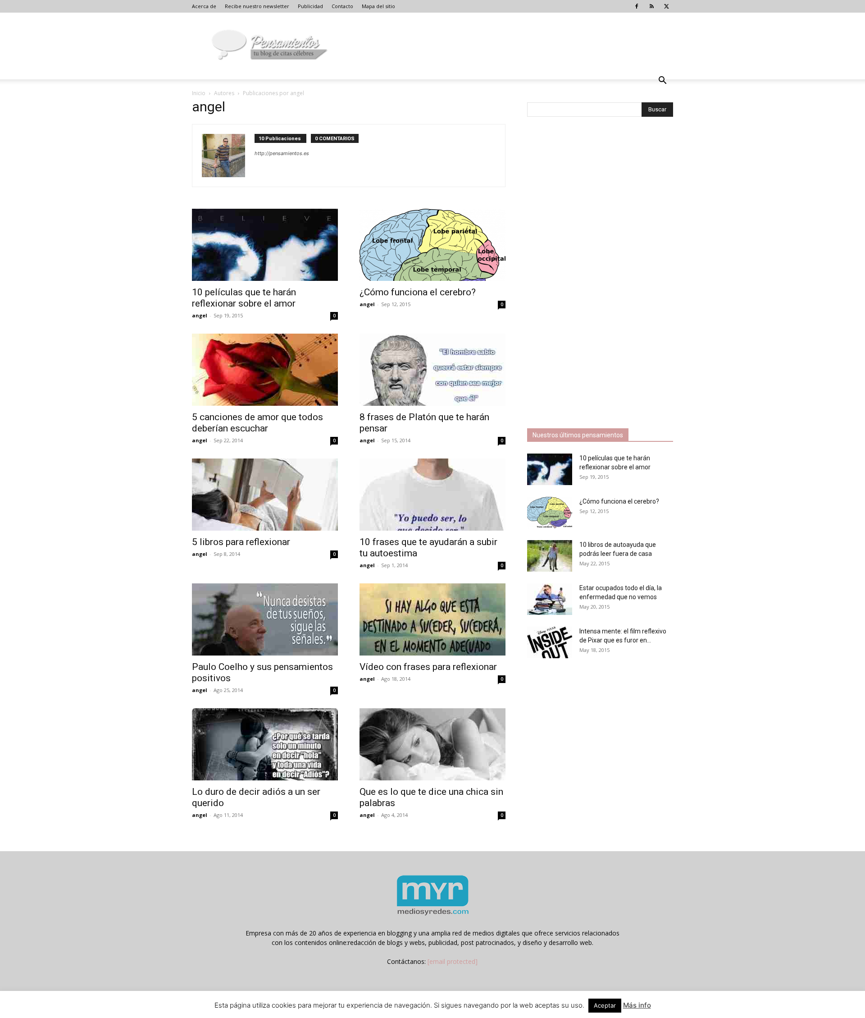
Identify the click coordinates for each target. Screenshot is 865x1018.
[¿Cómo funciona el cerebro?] (432, 245)
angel (199, 315)
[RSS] (651, 6)
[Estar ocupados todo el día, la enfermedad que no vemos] (549, 599)
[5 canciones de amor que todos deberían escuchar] (265, 370)
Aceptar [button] (605, 1005)
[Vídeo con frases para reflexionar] (432, 619)
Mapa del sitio (378, 6)
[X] (666, 6)
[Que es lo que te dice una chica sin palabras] (432, 744)
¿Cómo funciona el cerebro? (418, 292)
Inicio (198, 93)
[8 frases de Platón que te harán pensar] (432, 370)
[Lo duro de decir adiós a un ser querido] (265, 744)
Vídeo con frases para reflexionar (428, 666)
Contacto (342, 6)
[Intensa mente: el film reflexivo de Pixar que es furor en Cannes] (549, 642)
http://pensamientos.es (282, 153)
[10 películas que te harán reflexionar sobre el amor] (265, 245)
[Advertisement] (594, 273)
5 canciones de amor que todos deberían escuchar (257, 423)
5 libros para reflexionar (241, 542)
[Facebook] (636, 6)
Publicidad (310, 6)
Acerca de (204, 6)
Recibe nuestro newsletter (257, 6)
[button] (662, 81)
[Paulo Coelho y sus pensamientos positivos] (265, 619)
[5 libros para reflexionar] (265, 495)
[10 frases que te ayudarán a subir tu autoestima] (432, 495)
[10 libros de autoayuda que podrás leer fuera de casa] (549, 556)
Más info (637, 1005)
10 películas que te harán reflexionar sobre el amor (244, 298)
